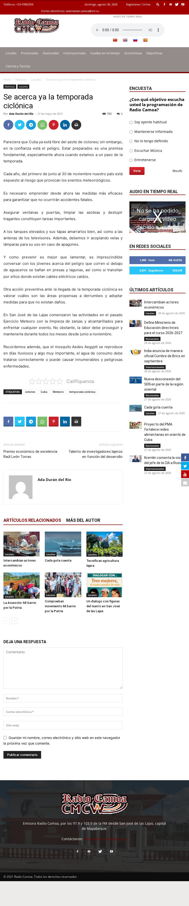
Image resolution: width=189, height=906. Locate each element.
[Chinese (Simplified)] (115, 40)
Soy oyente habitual (150, 122)
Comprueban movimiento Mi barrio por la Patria (60, 606)
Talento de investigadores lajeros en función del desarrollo (95, 454)
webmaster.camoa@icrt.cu (82, 11)
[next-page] (14, 621)
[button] (158, 4)
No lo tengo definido (150, 141)
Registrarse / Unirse (138, 4)
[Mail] (170, 4)
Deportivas (154, 53)
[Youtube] (183, 4)
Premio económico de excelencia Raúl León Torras (30, 454)
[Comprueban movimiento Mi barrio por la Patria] (63, 584)
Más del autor (83, 520)
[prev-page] (6, 621)
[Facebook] (164, 4)
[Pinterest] (54, 125)
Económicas (133, 53)
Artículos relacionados (32, 520)
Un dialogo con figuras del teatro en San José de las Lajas (103, 606)
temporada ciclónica (82, 392)
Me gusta (175, 260)
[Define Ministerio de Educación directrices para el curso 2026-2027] (135, 323)
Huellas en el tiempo (105, 53)
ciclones (30, 392)
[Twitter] (176, 4)
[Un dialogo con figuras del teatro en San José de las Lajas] (104, 584)
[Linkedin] (65, 125)
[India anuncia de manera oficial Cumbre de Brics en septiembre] (135, 351)
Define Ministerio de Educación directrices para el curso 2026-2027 (163, 328)
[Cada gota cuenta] (63, 544)
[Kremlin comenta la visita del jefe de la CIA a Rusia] (135, 458)
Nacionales (51, 53)
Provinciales (29, 53)
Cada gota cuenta (58, 560)
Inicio (7, 79)
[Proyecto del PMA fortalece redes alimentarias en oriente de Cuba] (135, 425)
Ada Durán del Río (21, 113)
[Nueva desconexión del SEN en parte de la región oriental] (135, 380)
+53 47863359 (24, 4)
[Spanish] (145, 40)
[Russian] (135, 40)
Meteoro (58, 392)
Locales (11, 53)
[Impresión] (76, 125)
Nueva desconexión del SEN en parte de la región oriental (163, 384)
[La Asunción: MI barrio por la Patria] (21, 585)
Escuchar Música (147, 150)
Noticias (20, 79)
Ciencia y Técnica (18, 66)
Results (177, 171)
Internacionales (74, 53)
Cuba (44, 392)
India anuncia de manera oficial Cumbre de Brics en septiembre (164, 356)
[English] (125, 40)
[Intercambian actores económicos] (21, 544)
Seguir (177, 270)
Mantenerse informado (153, 131)
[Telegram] (31, 125)
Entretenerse (144, 159)
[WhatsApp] (42, 125)
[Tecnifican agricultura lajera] (104, 544)
